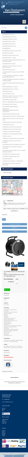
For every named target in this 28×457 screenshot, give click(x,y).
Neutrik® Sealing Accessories (8, 69)
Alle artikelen (4, 214)
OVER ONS (5, 2)
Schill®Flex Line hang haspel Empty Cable (11, 131)
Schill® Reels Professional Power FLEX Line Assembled (11, 141)
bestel (8, 289)
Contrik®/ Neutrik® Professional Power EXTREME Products (13, 72)
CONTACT (18, 3)
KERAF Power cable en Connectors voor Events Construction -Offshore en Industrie (12, 96)
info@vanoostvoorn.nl (7, 193)
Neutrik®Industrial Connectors (8, 63)
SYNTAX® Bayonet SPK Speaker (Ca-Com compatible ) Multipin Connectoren (13, 151)
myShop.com (16, 377)
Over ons (3, 408)
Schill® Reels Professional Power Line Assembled (13, 138)
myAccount (4, 4)
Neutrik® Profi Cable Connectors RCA (10, 55)
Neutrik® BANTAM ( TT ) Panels (9, 57)
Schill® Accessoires (6, 136)
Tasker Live (4, 423)
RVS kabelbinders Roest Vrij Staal (9, 104)
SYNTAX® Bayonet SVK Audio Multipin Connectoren (13, 144)
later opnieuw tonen (8, 455)
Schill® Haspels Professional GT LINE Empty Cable (13, 116)
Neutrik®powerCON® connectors (9, 39)
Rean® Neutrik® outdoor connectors (10, 89)
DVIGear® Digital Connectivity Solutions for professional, (11, 164)
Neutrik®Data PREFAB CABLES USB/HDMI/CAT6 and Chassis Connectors (13, 60)
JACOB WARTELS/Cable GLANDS (9, 99)
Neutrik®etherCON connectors (9, 43)
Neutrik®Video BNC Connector (9, 41)
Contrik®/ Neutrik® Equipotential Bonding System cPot (13, 84)
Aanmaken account (13, 4)
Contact (3, 435)
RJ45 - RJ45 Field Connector (8, 93)
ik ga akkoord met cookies (19, 455)
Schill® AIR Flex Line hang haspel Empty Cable (12, 133)
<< (14, 224)
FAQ (3, 3)
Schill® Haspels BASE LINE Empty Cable (11, 114)
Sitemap (3, 434)
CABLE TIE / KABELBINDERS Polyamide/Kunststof (13, 102)
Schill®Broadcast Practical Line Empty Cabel (12, 126)
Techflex (3, 420)
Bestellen (4, 430)
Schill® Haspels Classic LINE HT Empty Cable (17, 203)
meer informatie (22, 454)
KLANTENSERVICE (10, 3)
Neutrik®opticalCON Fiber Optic (9, 46)
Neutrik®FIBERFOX (6, 48)
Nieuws (3, 409)
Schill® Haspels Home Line (8, 124)
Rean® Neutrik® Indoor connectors (10, 86)
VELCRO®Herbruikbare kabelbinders (10, 106)
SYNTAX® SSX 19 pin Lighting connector (11, 154)
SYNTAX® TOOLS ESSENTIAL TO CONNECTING (12, 161)
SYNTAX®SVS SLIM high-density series (10, 156)
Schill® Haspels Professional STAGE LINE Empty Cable (12, 119)
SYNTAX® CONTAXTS (7, 158)
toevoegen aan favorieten (7, 371)
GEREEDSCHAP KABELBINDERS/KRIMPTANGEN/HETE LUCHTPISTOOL (10, 110)
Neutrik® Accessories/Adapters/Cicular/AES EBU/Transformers (12, 66)
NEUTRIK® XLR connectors (8, 34)
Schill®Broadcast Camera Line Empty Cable (11, 129)
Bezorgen (4, 433)
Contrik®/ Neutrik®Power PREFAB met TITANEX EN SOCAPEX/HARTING (13, 80)
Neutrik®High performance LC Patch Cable (11, 50)
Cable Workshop (5, 419)
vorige (15, 231)
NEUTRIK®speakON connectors (9, 36)
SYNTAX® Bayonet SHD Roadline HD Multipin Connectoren (12, 147)
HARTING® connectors (7, 91)
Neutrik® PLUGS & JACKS (7, 53)
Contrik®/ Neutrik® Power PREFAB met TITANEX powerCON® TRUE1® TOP (12, 76)
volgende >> (14, 228)
